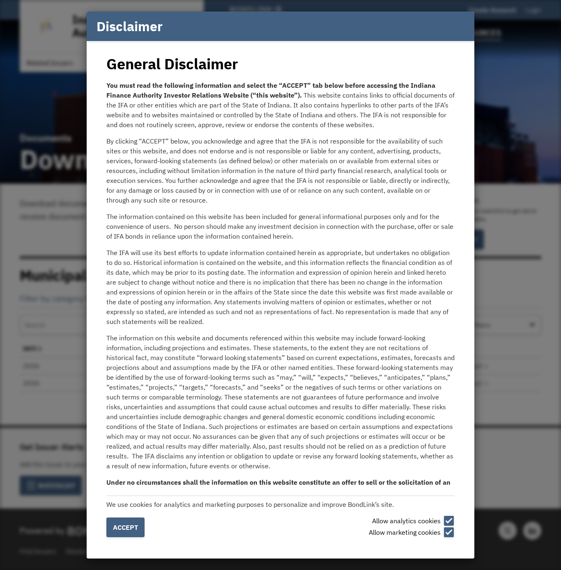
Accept (125, 527)
